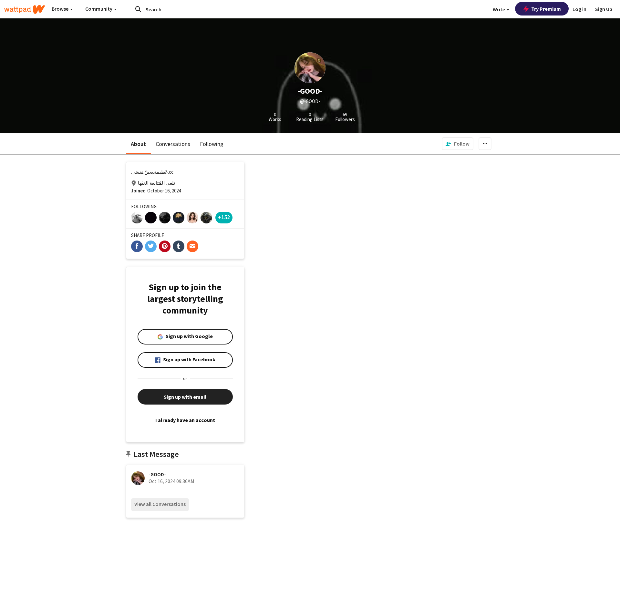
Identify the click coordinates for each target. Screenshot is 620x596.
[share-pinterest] (164, 246)
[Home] (24, 9)
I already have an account (185, 420)
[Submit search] (138, 9)
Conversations (173, 144)
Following (211, 144)
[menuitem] (457, 143)
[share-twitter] (151, 246)
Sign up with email (185, 397)
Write (499, 9)
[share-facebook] (137, 246)
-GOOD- (157, 474)
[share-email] (192, 246)
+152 (224, 217)
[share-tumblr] (178, 246)
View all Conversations (160, 504)
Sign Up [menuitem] (603, 9)
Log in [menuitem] (579, 9)
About (138, 144)
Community (99, 8)
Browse (60, 8)
